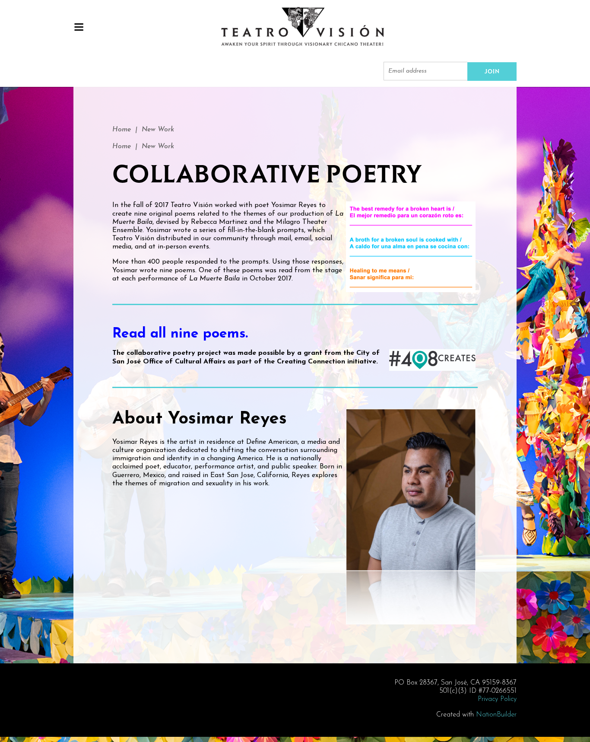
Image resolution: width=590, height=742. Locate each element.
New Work (158, 129)
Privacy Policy (497, 699)
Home (121, 129)
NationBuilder (496, 714)
